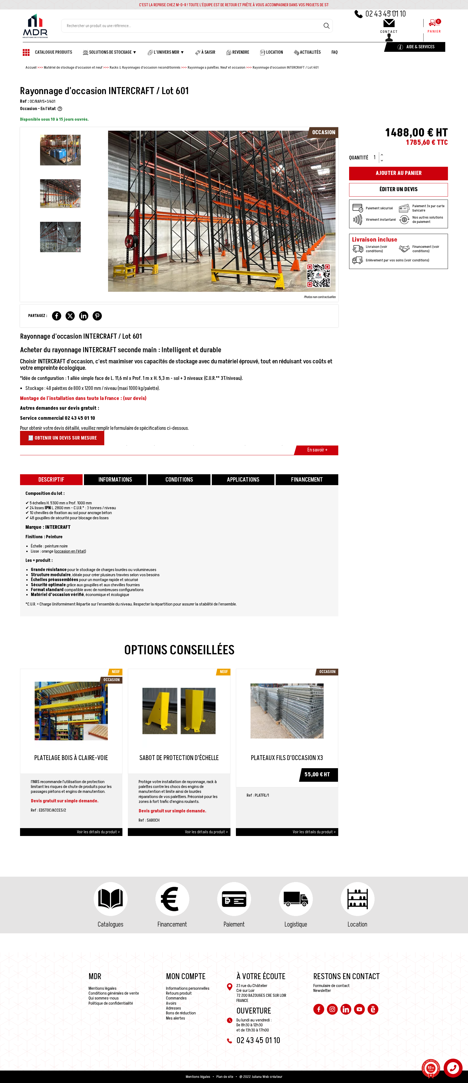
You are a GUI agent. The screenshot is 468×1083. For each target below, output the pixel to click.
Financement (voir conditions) (425, 249)
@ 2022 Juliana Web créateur (260, 1077)
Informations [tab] (115, 480)
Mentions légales (102, 988)
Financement (172, 924)
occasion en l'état (70, 551)
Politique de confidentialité (111, 1003)
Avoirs (171, 1003)
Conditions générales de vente (114, 993)
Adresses (173, 1008)
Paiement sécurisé (379, 208)
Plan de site (224, 1077)
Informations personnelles (187, 988)
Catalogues (110, 924)
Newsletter (322, 990)
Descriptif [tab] (51, 480)
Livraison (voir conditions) (376, 249)
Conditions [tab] (179, 480)
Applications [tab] (243, 480)
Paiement (234, 924)
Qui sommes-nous (104, 998)
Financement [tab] (307, 480)
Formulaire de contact (331, 985)
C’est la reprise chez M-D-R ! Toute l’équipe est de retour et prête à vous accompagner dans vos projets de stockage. (240, 5)
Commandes (176, 998)
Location (357, 924)
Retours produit (179, 993)
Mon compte (186, 976)
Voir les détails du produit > (98, 832)
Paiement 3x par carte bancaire (428, 208)
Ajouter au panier (399, 173)
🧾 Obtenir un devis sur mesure (62, 438)
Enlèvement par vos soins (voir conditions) (397, 260)
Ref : (24, 101)
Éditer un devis (399, 189)
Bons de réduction (181, 1013)
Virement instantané (381, 219)
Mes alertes (175, 1018)
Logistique (296, 924)
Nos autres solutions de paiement (427, 219)
